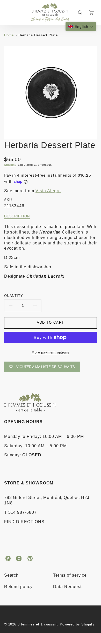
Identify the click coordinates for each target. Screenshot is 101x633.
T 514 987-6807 (20, 512)
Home (9, 35)
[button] (81, 26)
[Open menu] (9, 12)
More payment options (50, 352)
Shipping (10, 164)
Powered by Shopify (77, 624)
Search (11, 575)
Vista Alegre (48, 191)
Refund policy (18, 586)
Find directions (24, 521)
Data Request (67, 586)
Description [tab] (17, 216)
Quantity (13, 296)
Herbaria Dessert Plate (38, 35)
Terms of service (70, 575)
